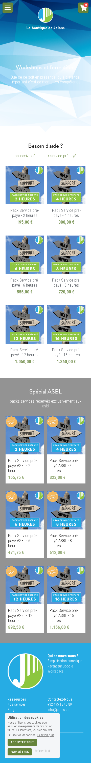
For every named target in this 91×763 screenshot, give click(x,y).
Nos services (17, 704)
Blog (11, 710)
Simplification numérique (65, 661)
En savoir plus (45, 735)
